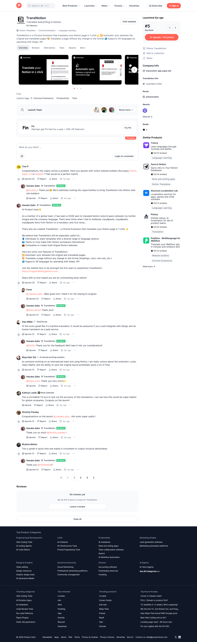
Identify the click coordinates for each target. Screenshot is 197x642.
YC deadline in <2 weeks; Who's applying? (159, 604)
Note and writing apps (163, 179)
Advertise (134, 5)
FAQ (70, 637)
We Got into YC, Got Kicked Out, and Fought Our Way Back (160, 609)
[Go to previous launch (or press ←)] (169, 27)
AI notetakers (104, 542)
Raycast (61, 622)
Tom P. (25, 166)
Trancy (154, 143)
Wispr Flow (104, 609)
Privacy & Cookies (90, 637)
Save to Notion (158, 164)
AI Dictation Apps (24, 600)
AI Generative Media (25, 578)
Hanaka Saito (33, 185)
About (63, 637)
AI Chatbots (62, 542)
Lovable (61, 596)
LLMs (59, 538)
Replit (101, 617)
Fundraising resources (108, 571)
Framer (102, 613)
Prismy (154, 214)
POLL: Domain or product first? (154, 600)
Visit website (129, 21)
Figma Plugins (22, 617)
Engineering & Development (29, 538)
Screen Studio (105, 600)
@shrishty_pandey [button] (56, 432)
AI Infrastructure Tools (67, 546)
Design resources (24, 571)
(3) (30, 282)
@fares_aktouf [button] (33, 310)
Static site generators (25, 622)
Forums (118, 5)
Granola (61, 617)
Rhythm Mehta (29, 444)
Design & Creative (24, 562)
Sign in (175, 5)
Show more (125, 109)
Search (102, 553)
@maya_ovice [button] (33, 381)
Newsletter (47, 637)
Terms (77, 637)
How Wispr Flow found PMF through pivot (159, 613)
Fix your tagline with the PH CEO (155, 626)
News (104, 5)
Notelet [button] (39, 174)
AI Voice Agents (147, 567)
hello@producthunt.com (156, 637)
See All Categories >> (150, 571)
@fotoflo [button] (30, 345)
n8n (59, 600)
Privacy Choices (107, 637)
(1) (34, 299)
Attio (60, 604)
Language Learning (67, 30)
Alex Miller (27, 321)
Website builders (160, 255)
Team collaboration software (111, 549)
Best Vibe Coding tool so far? (153, 617)
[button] (82, 47)
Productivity (63, 98)
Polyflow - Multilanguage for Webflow (165, 239)
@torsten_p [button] (32, 190)
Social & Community (66, 562)
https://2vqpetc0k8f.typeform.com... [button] (40, 271)
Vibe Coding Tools (24, 542)
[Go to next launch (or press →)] (175, 27)
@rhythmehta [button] (44, 464)
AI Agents (144, 562)
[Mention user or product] (22, 156)
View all (77, 519)
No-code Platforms (24, 613)
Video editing (22, 567)
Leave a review (77, 506)
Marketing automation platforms (154, 546)
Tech (74, 98)
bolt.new (103, 604)
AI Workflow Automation (109, 557)
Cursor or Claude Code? (151, 596)
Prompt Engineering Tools (68, 549)
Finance (102, 562)
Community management (68, 574)
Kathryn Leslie (29, 392)
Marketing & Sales (148, 538)
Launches (89, 5)
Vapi (59, 613)
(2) (30, 179)
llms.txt (130, 637)
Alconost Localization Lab (164, 190)
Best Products (70, 5)
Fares (29, 289)
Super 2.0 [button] (27, 174)
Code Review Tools (24, 609)
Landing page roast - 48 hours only (156, 622)
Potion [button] (133, 170)
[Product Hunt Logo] (19, 6)
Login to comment (124, 156)
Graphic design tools (25, 574)
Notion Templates (27, 30)
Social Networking (65, 567)
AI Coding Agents (24, 546)
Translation (157, 231)
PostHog (61, 609)
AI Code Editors (23, 549)
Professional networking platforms (72, 571)
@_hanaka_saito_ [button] (34, 293)
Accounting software (108, 567)
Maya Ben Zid (29, 357)
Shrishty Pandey (30, 412)
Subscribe (157, 5)
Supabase (62, 626)
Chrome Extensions (46, 30)
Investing (103, 574)
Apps (56, 637)
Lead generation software (151, 542)
